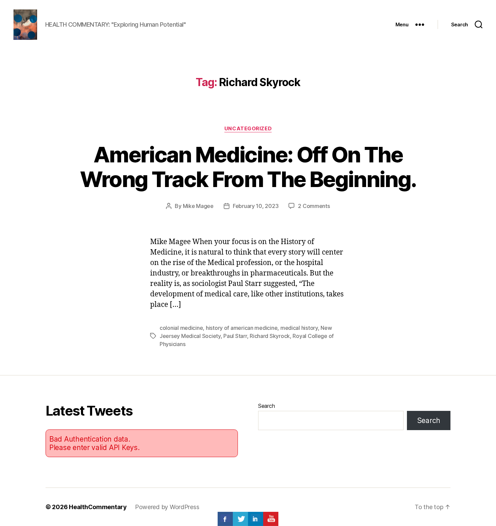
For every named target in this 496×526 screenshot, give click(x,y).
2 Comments (314, 206)
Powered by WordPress (167, 506)
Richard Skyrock (270, 336)
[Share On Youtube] (270, 519)
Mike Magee (198, 206)
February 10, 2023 (255, 206)
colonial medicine (181, 327)
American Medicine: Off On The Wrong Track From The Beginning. (248, 166)
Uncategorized (248, 129)
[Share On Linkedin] (255, 519)
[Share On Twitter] (240, 519)
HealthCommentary (98, 506)
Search (266, 405)
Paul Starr (235, 336)
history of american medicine (241, 327)
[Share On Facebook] (225, 519)
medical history (299, 327)
